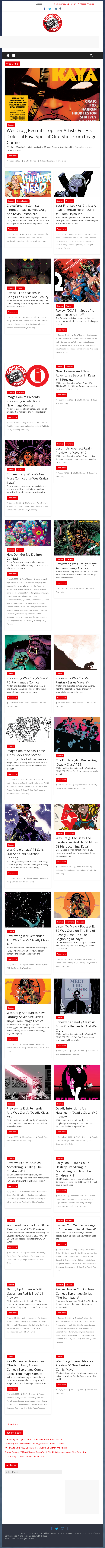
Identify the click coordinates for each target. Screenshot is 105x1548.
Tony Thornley (79, 335)
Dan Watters (32, 1321)
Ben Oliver (17, 1195)
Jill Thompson (68, 1260)
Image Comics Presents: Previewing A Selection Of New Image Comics (25, 401)
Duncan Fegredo (33, 1397)
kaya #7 (92, 588)
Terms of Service (94, 1533)
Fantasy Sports (30, 586)
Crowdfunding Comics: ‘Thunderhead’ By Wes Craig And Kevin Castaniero (26, 209)
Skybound (78, 244)
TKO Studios (27, 621)
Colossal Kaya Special (48, 161)
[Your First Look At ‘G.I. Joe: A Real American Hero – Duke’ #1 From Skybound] (77, 173)
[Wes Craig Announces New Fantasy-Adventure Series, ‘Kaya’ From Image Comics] (28, 980)
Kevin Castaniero (23, 238)
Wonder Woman (62, 352)
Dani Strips (42, 1321)
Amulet (19, 582)
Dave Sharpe (73, 1256)
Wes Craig (62, 161)
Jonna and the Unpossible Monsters (20, 593)
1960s (39, 234)
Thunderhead (31, 241)
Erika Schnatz (78, 1325)
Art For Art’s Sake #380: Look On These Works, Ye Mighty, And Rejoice (36, 1447)
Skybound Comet (13, 617)
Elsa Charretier (12, 426)
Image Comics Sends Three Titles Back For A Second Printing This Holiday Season (27, 755)
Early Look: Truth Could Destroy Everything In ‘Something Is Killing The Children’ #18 (73, 1169)
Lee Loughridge (82, 1140)
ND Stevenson (30, 603)
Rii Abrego (24, 610)
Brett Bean (26, 783)
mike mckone (88, 1328)
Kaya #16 (22, 426)
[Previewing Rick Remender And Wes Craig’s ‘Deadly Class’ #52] (28, 1066)
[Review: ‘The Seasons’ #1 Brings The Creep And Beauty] (28, 260)
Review (26, 324)
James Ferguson (77, 1390)
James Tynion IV (87, 1199)
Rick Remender (35, 324)
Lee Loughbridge (20, 1259)
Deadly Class (61, 963)
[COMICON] (52, 14)
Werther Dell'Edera (29, 1202)
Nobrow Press (19, 607)
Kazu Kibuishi (23, 596)
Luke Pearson (19, 603)
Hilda (15, 589)
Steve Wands (61, 349)
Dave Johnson (82, 1321)
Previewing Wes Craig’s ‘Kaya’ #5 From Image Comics (27, 680)
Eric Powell (67, 1325)
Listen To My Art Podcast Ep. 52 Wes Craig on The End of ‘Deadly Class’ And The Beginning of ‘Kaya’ (76, 932)
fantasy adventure (14, 1048)
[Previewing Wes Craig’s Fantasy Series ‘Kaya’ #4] (77, 636)
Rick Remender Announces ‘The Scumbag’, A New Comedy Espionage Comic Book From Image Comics (25, 1367)
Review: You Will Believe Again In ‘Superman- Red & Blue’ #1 (77, 1227)
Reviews (20, 288)
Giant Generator (32, 1256)
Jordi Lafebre (24, 321)
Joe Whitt (43, 589)
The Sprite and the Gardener (32, 617)
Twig (43, 621)
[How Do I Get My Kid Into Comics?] (28, 521)
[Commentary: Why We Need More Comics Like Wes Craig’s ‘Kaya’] (28, 441)
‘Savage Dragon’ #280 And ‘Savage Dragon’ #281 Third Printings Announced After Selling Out (45, 1452)
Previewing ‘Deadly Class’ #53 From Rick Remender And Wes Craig (77, 1026)
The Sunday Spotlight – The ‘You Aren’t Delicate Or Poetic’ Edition (33, 1439)
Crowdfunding (22, 201)
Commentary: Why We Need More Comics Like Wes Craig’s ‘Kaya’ (28, 478)
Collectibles (44, 1533)
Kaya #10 (92, 473)
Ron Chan (82, 1263)
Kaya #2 (38, 786)
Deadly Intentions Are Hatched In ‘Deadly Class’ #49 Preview (76, 1112)
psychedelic (11, 241)
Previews (69, 201)
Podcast (80, 922)
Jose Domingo (40, 593)
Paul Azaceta (17, 324)
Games (53, 1533)
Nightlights (41, 603)
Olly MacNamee (30, 161)
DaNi (65, 1256)
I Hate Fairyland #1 (17, 786)
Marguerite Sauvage (74, 1328)
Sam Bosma (33, 610)
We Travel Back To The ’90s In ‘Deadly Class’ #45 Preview (28, 1227)
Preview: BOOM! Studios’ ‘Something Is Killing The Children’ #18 (24, 1167)
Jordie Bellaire (89, 1260)
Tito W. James (27, 234)
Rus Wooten (72, 1335)
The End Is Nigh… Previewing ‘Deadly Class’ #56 (76, 762)
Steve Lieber (91, 1263)
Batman (66, 338)
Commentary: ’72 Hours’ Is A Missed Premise (74, 4)
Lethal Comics (36, 238)
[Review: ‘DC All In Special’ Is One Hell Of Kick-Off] (77, 260)
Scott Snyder (90, 345)
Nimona (10, 607)
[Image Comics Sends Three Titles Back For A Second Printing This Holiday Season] (28, 718)
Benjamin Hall (30, 317)
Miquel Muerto (20, 1198)
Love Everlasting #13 (35, 426)
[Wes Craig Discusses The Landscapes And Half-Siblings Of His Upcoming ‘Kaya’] (77, 805)
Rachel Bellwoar (82, 867)
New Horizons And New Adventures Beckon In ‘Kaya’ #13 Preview (75, 375)
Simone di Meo (84, 1335)
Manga (19, 550)
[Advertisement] (82, 1497)
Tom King (16, 429)
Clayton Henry (80, 1253)
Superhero (21, 241)
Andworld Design (62, 870)
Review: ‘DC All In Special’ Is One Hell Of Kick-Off (75, 312)
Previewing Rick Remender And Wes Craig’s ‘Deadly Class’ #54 (28, 940)
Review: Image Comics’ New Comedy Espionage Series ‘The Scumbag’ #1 (75, 1293)
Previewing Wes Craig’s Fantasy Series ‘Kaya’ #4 (73, 680)
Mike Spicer (80, 345)
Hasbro (59, 244)
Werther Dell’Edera (70, 1206)
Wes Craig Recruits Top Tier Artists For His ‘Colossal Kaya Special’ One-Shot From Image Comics (52, 136)
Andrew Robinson (63, 1321)
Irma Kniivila (34, 589)
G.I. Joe (90, 234)
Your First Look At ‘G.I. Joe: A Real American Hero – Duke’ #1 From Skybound (76, 209)
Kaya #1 (22, 882)
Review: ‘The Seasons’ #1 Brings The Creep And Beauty (27, 295)
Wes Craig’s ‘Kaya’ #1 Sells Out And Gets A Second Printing (25, 853)
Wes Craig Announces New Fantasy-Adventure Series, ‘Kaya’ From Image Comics (26, 1017)
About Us (69, 1533)
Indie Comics (19, 510)
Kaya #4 (93, 703)
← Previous (11, 1424)
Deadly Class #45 (18, 1256)
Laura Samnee (37, 600)
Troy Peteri (87, 1267)
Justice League (88, 342)
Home (22, 1533)
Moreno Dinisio (62, 1332)
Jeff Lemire (29, 786)
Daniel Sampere (85, 338)
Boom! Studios (28, 1195)
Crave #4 (43, 422)
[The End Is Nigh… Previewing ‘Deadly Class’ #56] (77, 718)
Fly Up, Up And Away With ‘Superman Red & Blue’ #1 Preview (25, 1293)
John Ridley (79, 1260)
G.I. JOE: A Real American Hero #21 (82, 241)
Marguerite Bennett (63, 1263)
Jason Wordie (87, 870)
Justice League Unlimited (65, 345)
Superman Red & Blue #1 (16, 1332)
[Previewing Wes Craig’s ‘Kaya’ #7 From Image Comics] (77, 521)
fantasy (39, 506)
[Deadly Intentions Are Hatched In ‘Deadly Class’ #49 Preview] (77, 1066)
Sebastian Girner (34, 613)
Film (36, 1533)
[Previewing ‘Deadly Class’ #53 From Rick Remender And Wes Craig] (77, 980)
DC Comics (62, 342)
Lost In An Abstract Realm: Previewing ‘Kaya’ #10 (74, 450)
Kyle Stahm (26, 600)
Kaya (14, 238)
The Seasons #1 (20, 328)
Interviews (70, 833)
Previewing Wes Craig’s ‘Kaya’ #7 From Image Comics (76, 566)
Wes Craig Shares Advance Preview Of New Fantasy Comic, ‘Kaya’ (74, 1365)
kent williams (35, 321)
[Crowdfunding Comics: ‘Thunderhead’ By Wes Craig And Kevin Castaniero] (28, 173)
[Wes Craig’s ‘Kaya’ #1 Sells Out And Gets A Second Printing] (28, 805)
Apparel (61, 1533)
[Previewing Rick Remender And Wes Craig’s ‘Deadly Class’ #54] (28, 893)
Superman (71, 349)
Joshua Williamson (75, 342)
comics (43, 317)
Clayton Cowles (68, 1253)
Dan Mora (74, 338)
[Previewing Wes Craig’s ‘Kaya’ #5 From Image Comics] (28, 636)
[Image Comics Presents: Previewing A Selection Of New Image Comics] (28, 364)
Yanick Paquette (39, 1408)
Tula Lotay (68, 1339)
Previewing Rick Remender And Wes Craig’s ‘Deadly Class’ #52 (28, 1112)
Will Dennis (86, 1339)
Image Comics (68, 244)
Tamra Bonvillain (82, 349)
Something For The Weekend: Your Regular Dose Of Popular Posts (34, 1443)
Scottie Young (21, 613)
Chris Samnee (29, 582)
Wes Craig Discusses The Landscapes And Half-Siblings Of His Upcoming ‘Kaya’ (77, 842)
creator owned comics (26, 506)
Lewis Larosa (61, 1328)
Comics (11, 125)
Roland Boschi (61, 1335)
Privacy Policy (80, 1533)
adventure (44, 503)
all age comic (12, 506)
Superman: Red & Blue (73, 1267)
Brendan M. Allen (28, 1191)
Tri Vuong (37, 621)
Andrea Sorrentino (14, 783)
